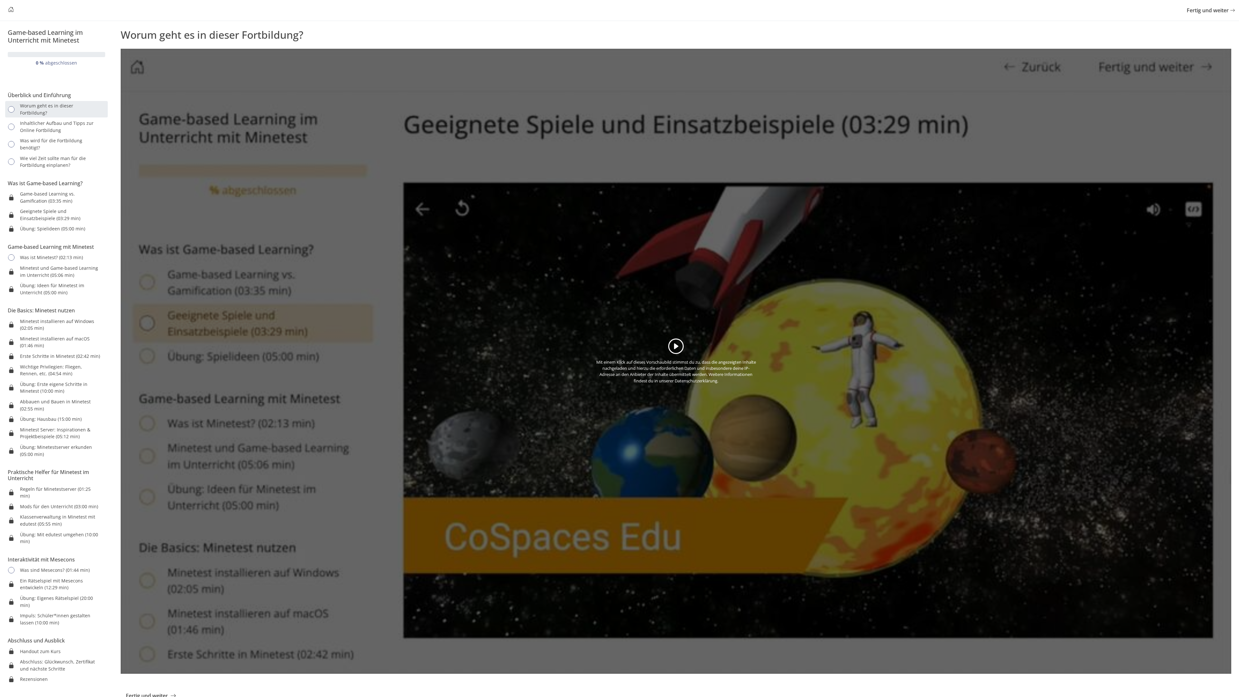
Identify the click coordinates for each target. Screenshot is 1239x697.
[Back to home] (11, 10)
